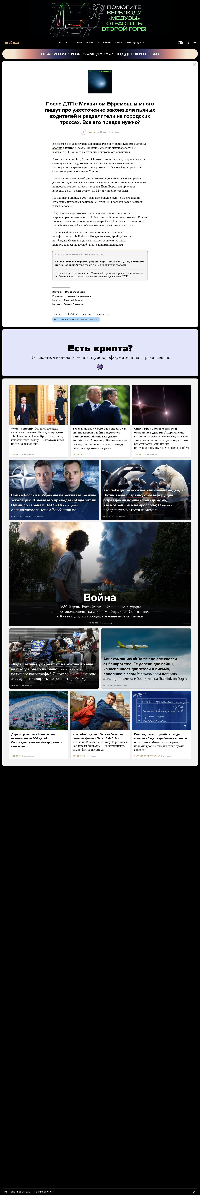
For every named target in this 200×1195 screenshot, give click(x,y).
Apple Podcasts (79, 236)
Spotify (116, 236)
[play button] (83, 132)
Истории (76, 43)
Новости (61, 43)
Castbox (126, 236)
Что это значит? (43, 1192)
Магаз (118, 43)
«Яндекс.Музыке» (67, 240)
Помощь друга (135, 43)
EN (194, 42)
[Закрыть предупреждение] (194, 1192)
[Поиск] (188, 42)
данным (62, 197)
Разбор (90, 43)
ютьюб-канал (86, 244)
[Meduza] (11, 42)
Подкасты (104, 43)
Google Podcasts (100, 236)
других (86, 240)
